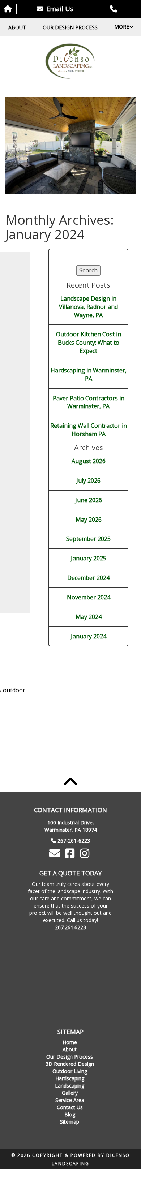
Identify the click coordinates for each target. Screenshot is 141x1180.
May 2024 (89, 617)
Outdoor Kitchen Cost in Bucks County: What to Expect (88, 342)
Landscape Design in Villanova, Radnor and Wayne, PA (88, 306)
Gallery (70, 1092)
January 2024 (88, 636)
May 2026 (89, 520)
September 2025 (88, 539)
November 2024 (88, 597)
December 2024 (88, 578)
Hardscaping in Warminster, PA (89, 374)
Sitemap (69, 1121)
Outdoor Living (69, 1071)
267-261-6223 (73, 840)
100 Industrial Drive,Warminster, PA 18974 (70, 826)
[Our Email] (56, 855)
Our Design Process (70, 27)
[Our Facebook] (70, 855)
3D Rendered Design (70, 1063)
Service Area (69, 1100)
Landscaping (69, 1085)
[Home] (70, 61)
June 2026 (88, 500)
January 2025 (88, 558)
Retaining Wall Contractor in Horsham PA (88, 430)
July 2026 (88, 481)
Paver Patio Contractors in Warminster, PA (88, 402)
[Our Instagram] (86, 855)
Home (70, 1042)
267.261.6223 (70, 927)
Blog (69, 1114)
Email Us (58, 8)
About (17, 27)
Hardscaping (69, 1078)
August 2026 (89, 461)
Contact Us (70, 1107)
